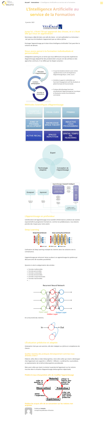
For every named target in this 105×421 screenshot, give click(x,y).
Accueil (27, 2)
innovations (35, 2)
